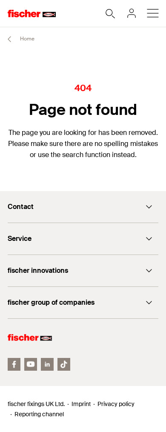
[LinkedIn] (47, 364)
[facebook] (14, 364)
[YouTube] (30, 364)
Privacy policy (116, 404)
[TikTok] (63, 364)
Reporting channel (39, 414)
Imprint (81, 404)
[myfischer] (131, 13)
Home (26, 38)
